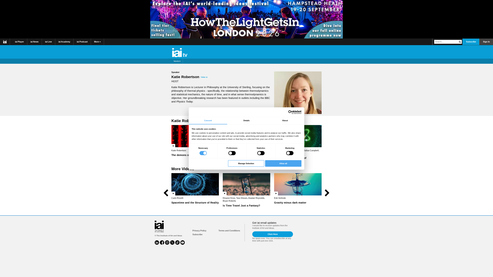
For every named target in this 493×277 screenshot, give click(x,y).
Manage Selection (246, 163)
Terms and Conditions (229, 231)
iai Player (19, 42)
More (96, 42)
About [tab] (285, 120)
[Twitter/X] (172, 242)
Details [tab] (246, 120)
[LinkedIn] (157, 242)
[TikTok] (177, 242)
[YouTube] (182, 242)
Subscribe (471, 42)
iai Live (48, 42)
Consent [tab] (208, 120)
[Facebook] (162, 242)
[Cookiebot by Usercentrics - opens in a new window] (290, 112)
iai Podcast (82, 42)
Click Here (273, 234)
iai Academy (64, 42)
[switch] (232, 153)
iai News (34, 42)
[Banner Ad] (246, 19)
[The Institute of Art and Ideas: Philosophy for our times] (5, 41)
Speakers (177, 61)
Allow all (283, 163)
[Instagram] (167, 242)
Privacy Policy (199, 231)
